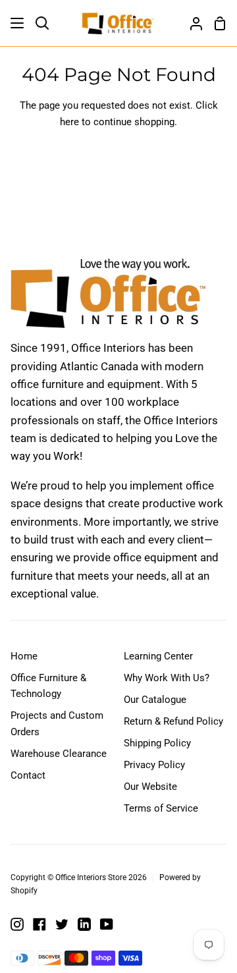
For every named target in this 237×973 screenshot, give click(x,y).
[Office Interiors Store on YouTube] (106, 924)
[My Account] (191, 23)
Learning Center (158, 656)
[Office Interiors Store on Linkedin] (84, 924)
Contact (28, 775)
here (69, 122)
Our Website (150, 786)
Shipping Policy (157, 743)
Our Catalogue (155, 700)
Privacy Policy (154, 765)
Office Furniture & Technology (48, 686)
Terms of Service (161, 808)
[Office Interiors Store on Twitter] (61, 924)
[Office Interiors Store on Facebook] (39, 924)
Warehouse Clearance (59, 754)
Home (24, 656)
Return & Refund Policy (173, 721)
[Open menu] (18, 23)
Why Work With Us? (166, 678)
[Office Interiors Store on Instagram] (17, 924)
